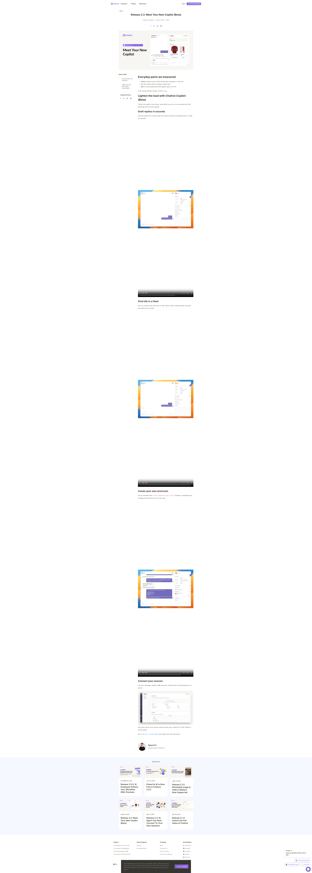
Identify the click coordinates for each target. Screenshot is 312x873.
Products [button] (124, 4)
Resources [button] (142, 4)
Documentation (141, 848)
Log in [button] (183, 3)
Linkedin (187, 848)
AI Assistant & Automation (122, 854)
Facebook (187, 845)
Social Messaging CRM (121, 851)
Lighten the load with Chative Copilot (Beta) (126, 86)
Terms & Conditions (166, 854)
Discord (187, 857)
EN (116, 864)
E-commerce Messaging (121, 848)
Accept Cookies (181, 866)
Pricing (139, 845)
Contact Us (163, 848)
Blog (161, 845)
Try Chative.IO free (194, 3)
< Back (121, 11)
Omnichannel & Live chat (121, 845)
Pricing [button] (133, 4)
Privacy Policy (164, 851)
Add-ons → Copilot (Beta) (150, 734)
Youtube (187, 851)
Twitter (186, 854)
